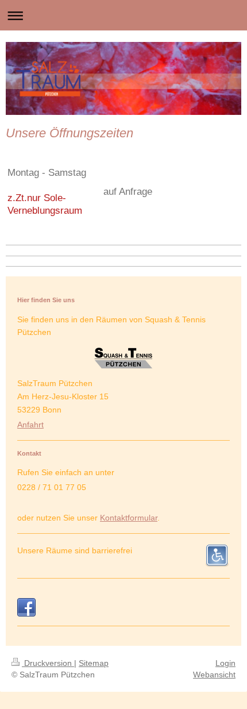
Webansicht (214, 674)
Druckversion (48, 663)
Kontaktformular (128, 517)
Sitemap (94, 663)
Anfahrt (30, 424)
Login (225, 663)
